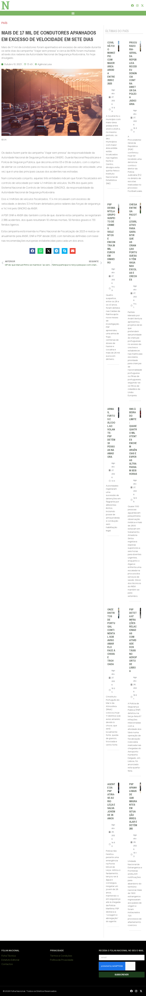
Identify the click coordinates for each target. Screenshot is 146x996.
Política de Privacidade (61, 959)
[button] (73, 13)
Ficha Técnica (8, 955)
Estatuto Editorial (10, 959)
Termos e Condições (61, 955)
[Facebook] (132, 5)
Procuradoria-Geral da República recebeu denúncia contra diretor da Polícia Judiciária (133, 73)
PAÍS (4, 23)
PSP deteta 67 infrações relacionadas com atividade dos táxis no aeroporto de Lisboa (133, 640)
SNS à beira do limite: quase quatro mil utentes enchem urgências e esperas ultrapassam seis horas (133, 441)
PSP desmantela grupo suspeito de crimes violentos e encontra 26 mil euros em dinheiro (111, 233)
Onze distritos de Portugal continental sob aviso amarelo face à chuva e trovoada (111, 637)
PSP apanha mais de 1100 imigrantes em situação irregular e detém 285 (133, 806)
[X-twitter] (142, 5)
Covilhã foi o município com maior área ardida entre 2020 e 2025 (111, 63)
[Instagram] (137, 5)
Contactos (7, 964)
